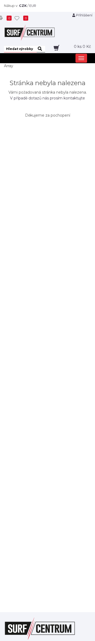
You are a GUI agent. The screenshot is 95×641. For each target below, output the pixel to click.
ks (82, 46)
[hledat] (41, 48)
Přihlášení (83, 15)
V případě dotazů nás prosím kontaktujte (47, 98)
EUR (32, 6)
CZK (23, 6)
